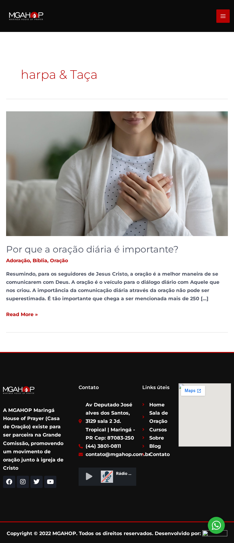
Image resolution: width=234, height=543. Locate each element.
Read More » (22, 313)
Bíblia (40, 260)
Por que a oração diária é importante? (92, 249)
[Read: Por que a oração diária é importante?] (117, 173)
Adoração (18, 260)
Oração (59, 260)
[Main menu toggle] (223, 16)
